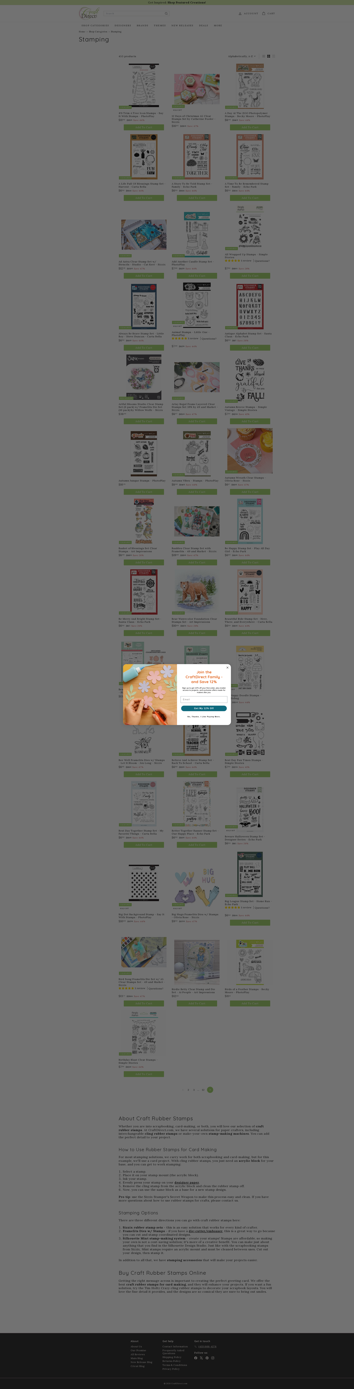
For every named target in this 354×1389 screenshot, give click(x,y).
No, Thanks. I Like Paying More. (204, 717)
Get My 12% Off (204, 708)
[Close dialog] (227, 668)
